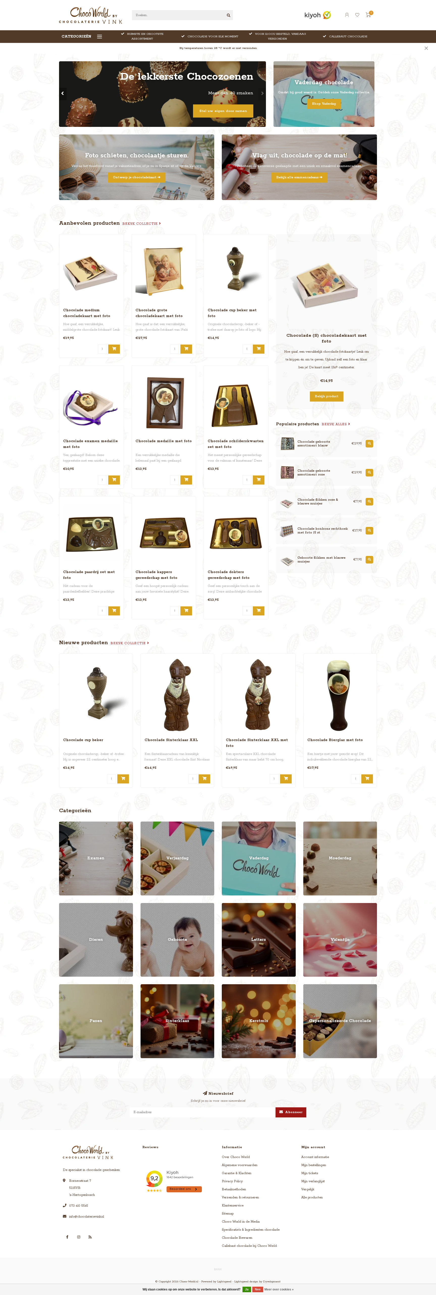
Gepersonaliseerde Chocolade (325, 987)
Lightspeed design (246, 1281)
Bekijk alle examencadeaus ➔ (299, 177)
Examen (65, 824)
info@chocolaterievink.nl (86, 1217)
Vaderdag (229, 824)
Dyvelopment (272, 1281)
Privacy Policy (232, 1181)
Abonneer (293, 1112)
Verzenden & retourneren (240, 1197)
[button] (63, 94)
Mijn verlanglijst (313, 1181)
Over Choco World (236, 1157)
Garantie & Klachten (236, 1173)
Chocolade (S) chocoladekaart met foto (326, 338)
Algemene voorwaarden (239, 1165)
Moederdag (311, 824)
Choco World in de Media (241, 1222)
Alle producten (312, 1197)
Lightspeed (224, 1281)
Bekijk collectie (140, 224)
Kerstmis (228, 987)
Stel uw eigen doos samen (223, 111)
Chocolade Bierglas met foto (335, 740)
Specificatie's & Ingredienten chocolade (251, 1230)
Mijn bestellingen (313, 1165)
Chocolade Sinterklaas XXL (171, 740)
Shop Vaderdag (324, 104)
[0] (368, 16)
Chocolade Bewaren (237, 1238)
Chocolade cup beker (83, 740)
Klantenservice (232, 1205)
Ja (247, 1289)
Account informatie (315, 1157)
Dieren (64, 905)
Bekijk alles (335, 424)
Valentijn (309, 905)
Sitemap (228, 1214)
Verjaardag (149, 824)
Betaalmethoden (234, 1189)
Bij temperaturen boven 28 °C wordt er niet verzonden (218, 48)
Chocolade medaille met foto (163, 441)
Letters (227, 905)
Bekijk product (326, 396)
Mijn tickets (309, 1173)
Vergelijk (307, 1189)
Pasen (63, 987)
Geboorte (147, 905)
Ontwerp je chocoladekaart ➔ (136, 177)
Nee (258, 1289)
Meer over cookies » (279, 1289)
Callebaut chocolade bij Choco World (249, 1246)
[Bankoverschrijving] (218, 1269)
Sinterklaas (148, 987)
